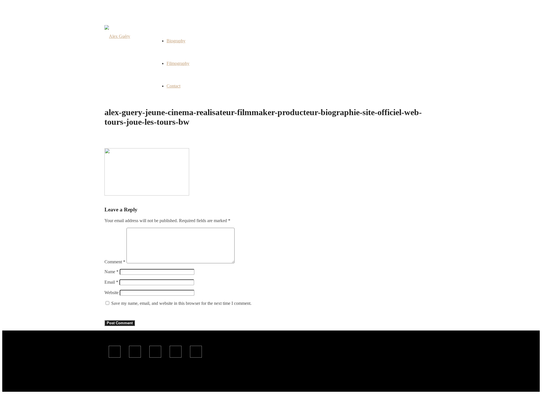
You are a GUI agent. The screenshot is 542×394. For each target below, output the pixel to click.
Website (111, 292)
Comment (114, 261)
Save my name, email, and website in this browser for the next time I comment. (181, 303)
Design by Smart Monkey (206, 379)
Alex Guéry (156, 379)
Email (111, 282)
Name (111, 271)
